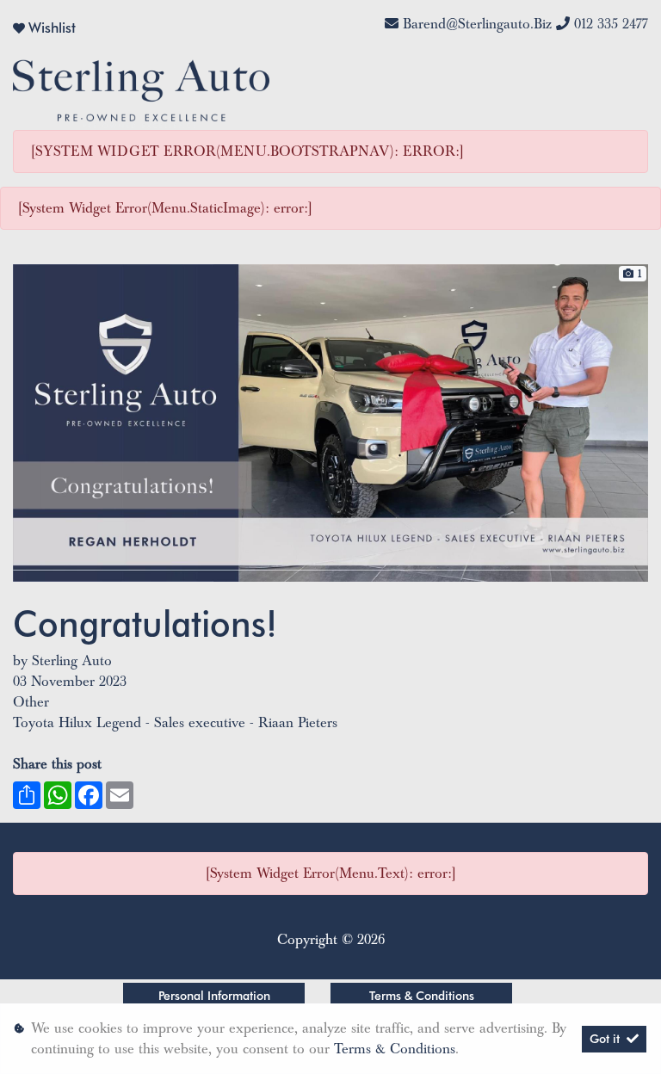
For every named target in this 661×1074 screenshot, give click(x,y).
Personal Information (214, 996)
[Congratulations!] (330, 421)
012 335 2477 (611, 24)
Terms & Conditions (421, 996)
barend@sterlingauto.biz (477, 24)
